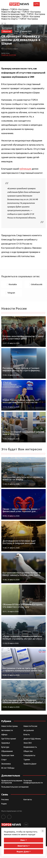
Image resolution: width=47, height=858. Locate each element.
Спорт (4, 760)
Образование (7, 751)
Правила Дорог (30, 764)
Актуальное (29, 730)
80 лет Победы (7, 768)
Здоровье (5, 743)
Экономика (6, 764)
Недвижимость (30, 747)
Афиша (4, 734)
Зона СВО (28, 743)
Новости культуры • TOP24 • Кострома (20, 16)
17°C (36, 4)
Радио (4, 804)
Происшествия (7, 755)
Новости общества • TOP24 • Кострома (21, 12)
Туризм (27, 760)
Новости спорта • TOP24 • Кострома (19, 19)
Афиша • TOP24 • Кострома (15, 9)
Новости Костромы (9, 726)
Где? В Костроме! (8, 739)
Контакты (28, 799)
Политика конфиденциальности (33, 782)
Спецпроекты (29, 755)
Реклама (5, 799)
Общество (28, 751)
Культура (5, 747)
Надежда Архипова (8, 55)
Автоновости (7, 730)
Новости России (30, 726)
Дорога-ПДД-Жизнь (32, 739)
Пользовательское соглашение (15, 787)
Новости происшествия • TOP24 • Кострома (23, 14)
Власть (27, 734)
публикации (25, 169)
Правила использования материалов (11, 782)
